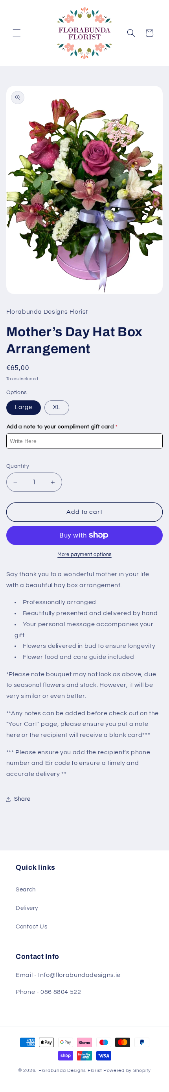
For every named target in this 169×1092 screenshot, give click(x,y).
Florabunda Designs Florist (70, 1070)
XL (57, 407)
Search (26, 890)
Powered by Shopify (127, 1070)
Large (23, 407)
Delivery (27, 908)
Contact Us (31, 927)
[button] (16, 33)
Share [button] (22, 799)
